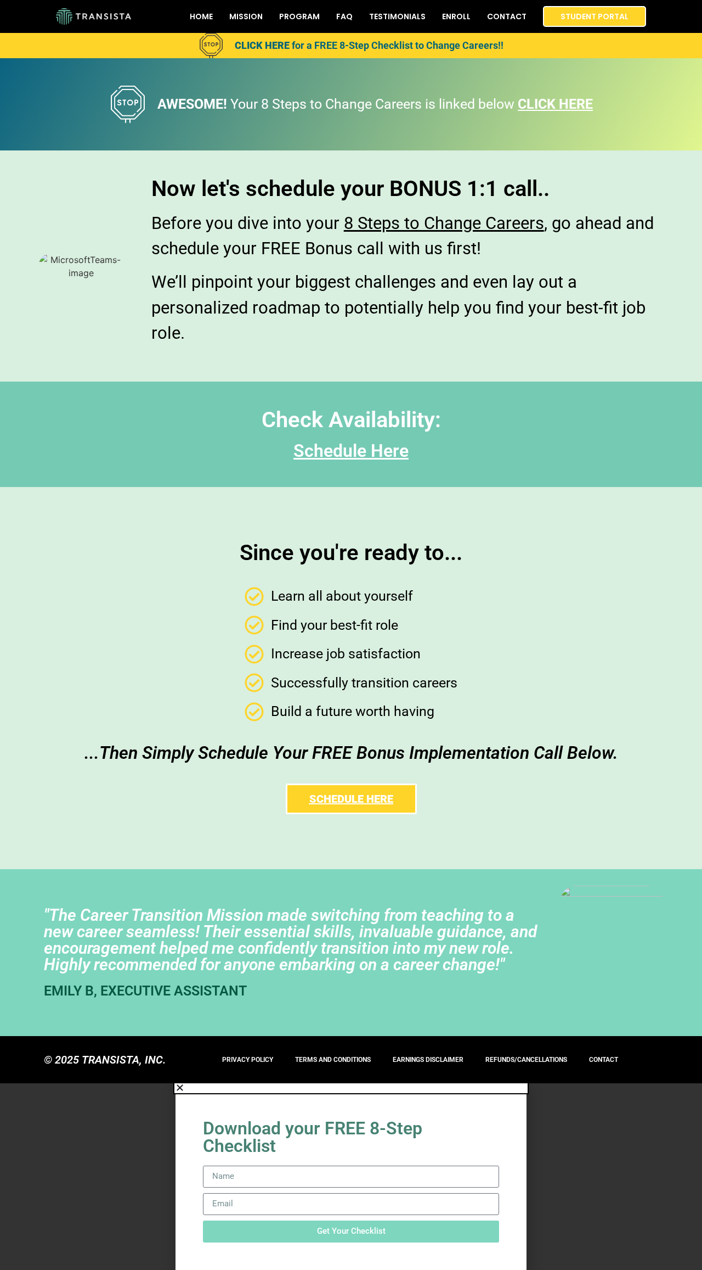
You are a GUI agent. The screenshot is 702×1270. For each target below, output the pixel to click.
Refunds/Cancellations (526, 1060)
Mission (246, 16)
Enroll (456, 16)
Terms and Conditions (333, 1060)
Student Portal (595, 16)
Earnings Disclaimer (428, 1060)
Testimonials (397, 16)
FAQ (344, 16)
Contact (506, 16)
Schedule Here (351, 450)
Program (299, 16)
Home (201, 16)
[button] (351, 1087)
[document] (351, 1176)
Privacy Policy (247, 1060)
